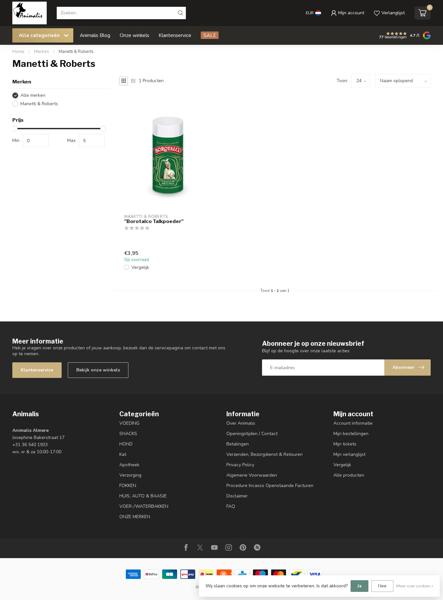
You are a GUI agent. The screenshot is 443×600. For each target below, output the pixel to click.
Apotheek (129, 465)
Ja (359, 586)
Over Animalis (240, 423)
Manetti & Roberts (76, 52)
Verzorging (130, 475)
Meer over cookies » (414, 586)
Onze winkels (134, 35)
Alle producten (348, 475)
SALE (209, 35)
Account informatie (353, 423)
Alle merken (32, 95)
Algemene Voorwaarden (251, 475)
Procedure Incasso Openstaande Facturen (269, 485)
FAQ (230, 506)
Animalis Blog (95, 35)
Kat (122, 454)
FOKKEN (127, 485)
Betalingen (237, 444)
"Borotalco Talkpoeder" (154, 221)
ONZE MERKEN (134, 517)
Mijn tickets (344, 444)
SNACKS (128, 434)
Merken (41, 52)
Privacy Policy (240, 465)
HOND (126, 444)
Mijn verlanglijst (349, 454)
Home (18, 52)
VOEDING (129, 423)
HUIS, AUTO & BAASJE (143, 496)
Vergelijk (140, 267)
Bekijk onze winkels (98, 370)
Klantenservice (175, 35)
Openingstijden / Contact (252, 434)
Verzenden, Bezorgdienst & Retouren (264, 454)
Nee (382, 586)
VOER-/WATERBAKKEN (143, 506)
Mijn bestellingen (350, 434)
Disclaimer (237, 496)
